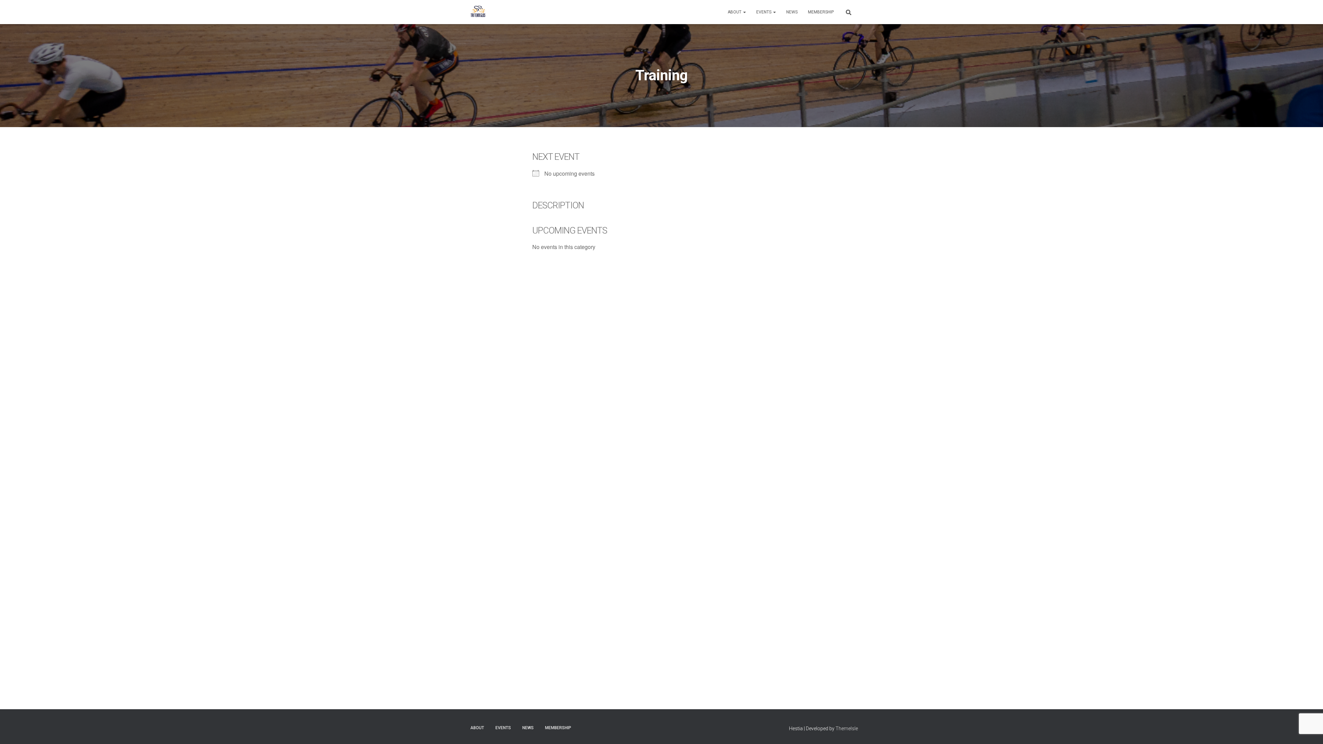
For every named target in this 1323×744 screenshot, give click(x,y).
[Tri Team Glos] (478, 12)
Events (764, 12)
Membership (821, 12)
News (792, 12)
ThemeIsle (846, 728)
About (735, 12)
